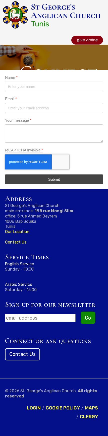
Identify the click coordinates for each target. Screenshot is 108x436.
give (87, 40)
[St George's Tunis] (51, 15)
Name (11, 77)
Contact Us (15, 242)
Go (88, 318)
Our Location (17, 231)
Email (11, 99)
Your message (18, 120)
